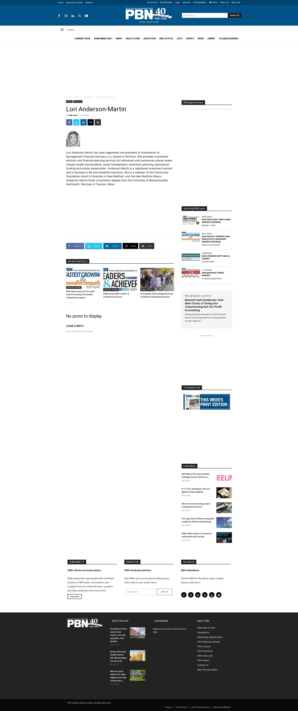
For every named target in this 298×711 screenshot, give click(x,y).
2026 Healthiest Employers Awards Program (216, 220)
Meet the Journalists (207, 669)
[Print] (98, 122)
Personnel (88, 97)
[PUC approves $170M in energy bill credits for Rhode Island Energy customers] (224, 522)
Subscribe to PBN (206, 627)
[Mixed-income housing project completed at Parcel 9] (224, 507)
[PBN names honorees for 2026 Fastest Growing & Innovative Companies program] (83, 278)
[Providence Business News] (149, 13)
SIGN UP (164, 592)
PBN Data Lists (205, 655)
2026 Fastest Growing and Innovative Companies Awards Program (216, 239)
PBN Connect (204, 646)
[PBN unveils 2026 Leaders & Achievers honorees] (120, 279)
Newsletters (203, 632)
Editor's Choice (147, 290)
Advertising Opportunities (210, 637)
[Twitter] (79, 16)
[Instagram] (66, 16)
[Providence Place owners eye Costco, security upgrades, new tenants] (137, 632)
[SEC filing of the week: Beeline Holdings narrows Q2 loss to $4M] (224, 477)
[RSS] (205, 595)
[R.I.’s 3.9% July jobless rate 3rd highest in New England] (224, 492)
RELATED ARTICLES (77, 261)
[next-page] (73, 304)
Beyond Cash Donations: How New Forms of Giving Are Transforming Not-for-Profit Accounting (204, 305)
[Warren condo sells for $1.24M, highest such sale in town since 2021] (137, 675)
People (77, 97)
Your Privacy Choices (200, 707)
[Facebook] (59, 16)
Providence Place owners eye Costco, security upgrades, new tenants (118, 635)
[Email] (91, 122)
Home (69, 97)
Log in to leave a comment (79, 331)
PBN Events (203, 660)
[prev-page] (68, 304)
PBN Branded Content (198, 295)
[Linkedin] (72, 16)
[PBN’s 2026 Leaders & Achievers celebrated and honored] (224, 537)
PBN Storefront (205, 651)
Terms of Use (181, 707)
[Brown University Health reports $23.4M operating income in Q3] (137, 655)
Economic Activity (74, 287)
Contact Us (202, 665)
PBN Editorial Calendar (208, 641)
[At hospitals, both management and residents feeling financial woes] (157, 279)
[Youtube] (86, 16)
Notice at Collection (221, 707)
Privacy (168, 707)
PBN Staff (73, 115)
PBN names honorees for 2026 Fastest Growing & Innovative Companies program (80, 294)
